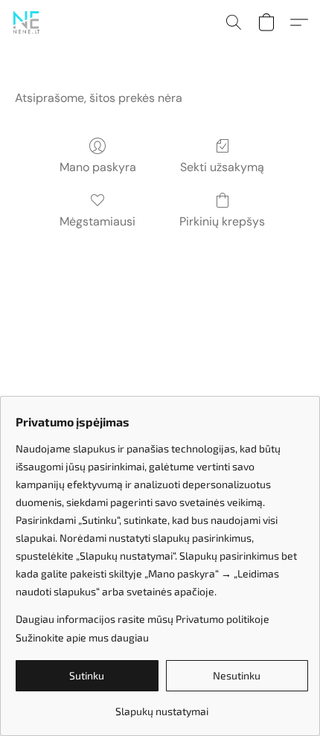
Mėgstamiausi (97, 221)
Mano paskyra (98, 167)
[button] (27, 22)
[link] (162, 705)
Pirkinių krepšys (222, 221)
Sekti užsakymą (222, 167)
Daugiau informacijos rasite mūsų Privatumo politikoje (142, 618)
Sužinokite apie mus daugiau (82, 637)
